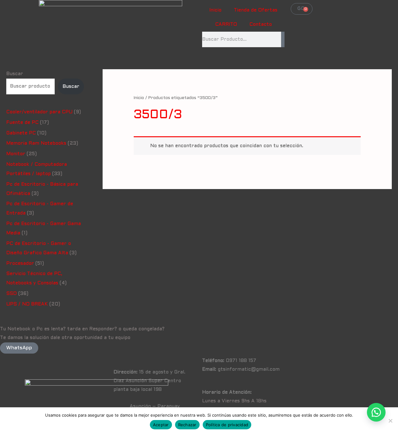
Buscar (14, 74)
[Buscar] (283, 39)
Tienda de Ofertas (255, 10)
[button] (376, 412)
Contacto (260, 24)
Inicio (215, 10)
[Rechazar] (390, 421)
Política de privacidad (227, 424)
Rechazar (187, 424)
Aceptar (161, 424)
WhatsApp (19, 348)
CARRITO (226, 24)
